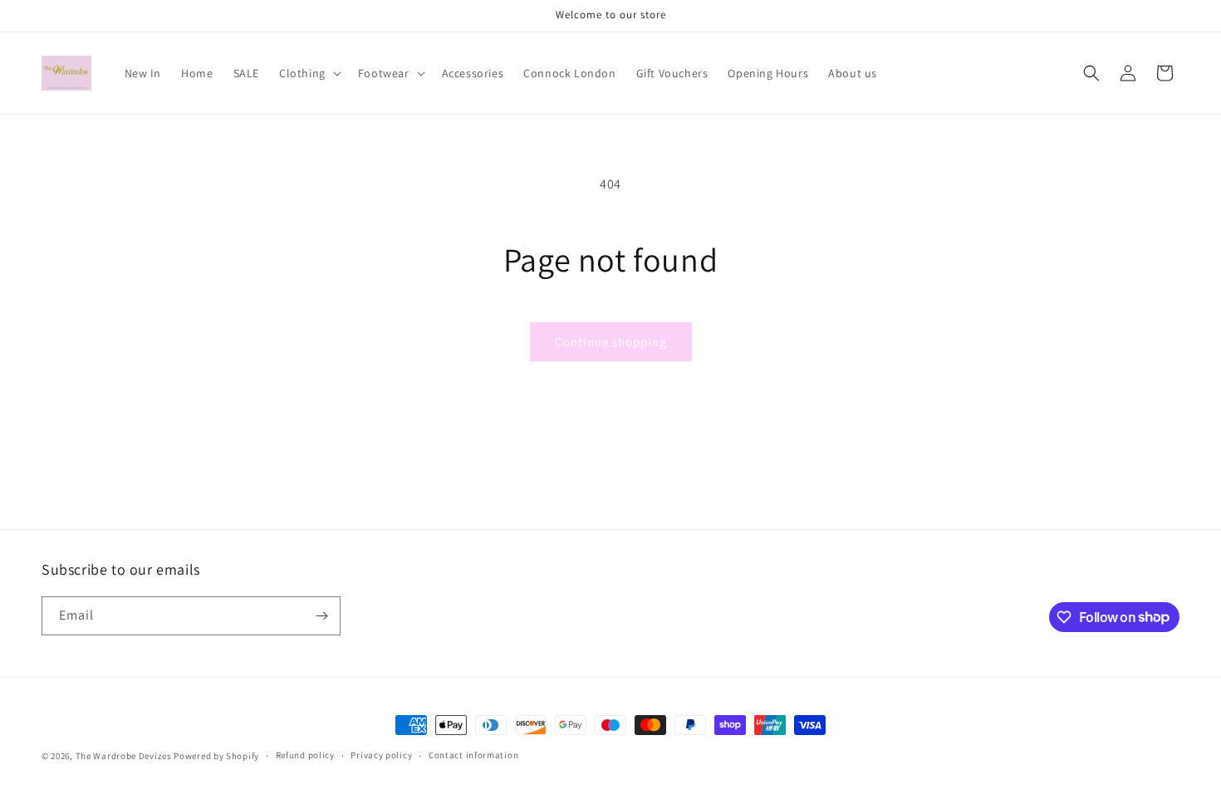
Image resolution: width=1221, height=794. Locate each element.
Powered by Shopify (216, 756)
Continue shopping (611, 342)
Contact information (473, 755)
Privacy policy (381, 755)
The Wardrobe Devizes (125, 756)
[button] (308, 73)
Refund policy (305, 755)
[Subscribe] (321, 615)
